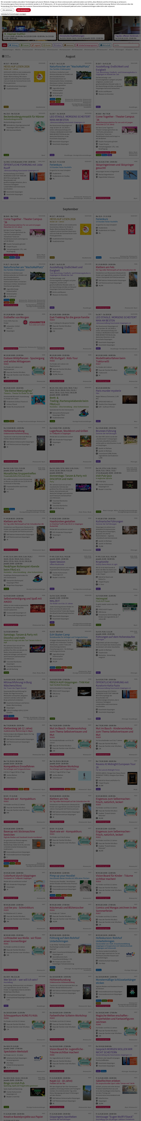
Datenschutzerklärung (41, 6)
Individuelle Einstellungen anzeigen (13, 14)
